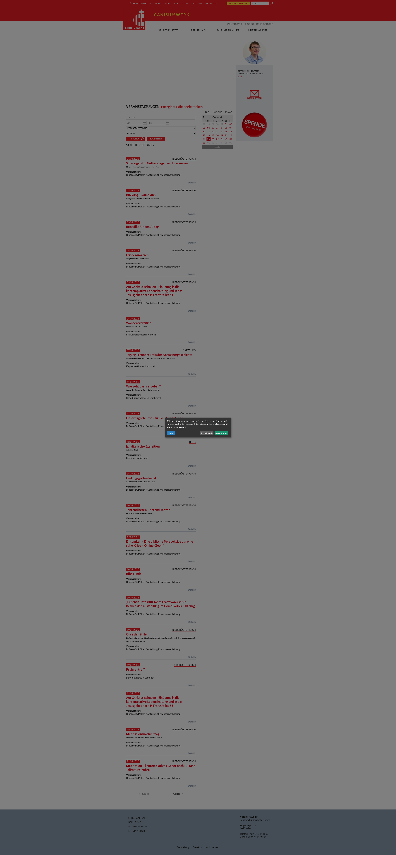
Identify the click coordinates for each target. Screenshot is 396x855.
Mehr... (171, 433)
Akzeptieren (221, 433)
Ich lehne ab (207, 433)
